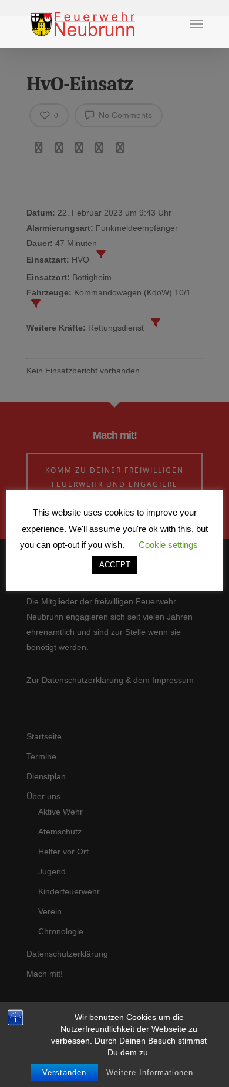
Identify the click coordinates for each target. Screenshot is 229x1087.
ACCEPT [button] (114, 564)
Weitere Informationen (149, 1072)
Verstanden (64, 1072)
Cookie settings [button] (168, 545)
